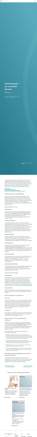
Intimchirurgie (16, 96)
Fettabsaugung (28, 249)
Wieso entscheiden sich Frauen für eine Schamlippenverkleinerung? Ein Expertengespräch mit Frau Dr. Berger (18, 415)
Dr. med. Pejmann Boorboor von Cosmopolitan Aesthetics (21, 285)
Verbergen (9, 188)
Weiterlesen (7, 397)
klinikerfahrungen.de (8, 96)
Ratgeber (12, 96)
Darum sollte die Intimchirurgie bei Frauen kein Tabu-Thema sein (25, 389)
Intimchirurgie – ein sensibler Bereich (10, 389)
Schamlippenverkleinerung (11, 222)
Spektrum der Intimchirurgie (11, 180)
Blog (22, 434)
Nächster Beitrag (28, 366)
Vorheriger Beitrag (9, 366)
